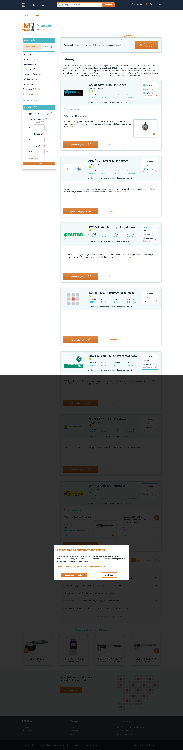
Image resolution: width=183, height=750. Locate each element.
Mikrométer (30, 84)
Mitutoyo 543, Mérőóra (75, 116)
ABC (47, 47)
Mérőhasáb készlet (33, 79)
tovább (70, 126)
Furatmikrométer (32, 69)
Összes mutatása (30, 94)
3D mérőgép (31, 59)
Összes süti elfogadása (74, 575)
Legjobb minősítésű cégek (38, 113)
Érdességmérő (31, 89)
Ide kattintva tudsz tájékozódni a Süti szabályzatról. (82, 566)
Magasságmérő (31, 64)
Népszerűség (30, 47)
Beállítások (109, 575)
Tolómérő (29, 54)
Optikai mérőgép (32, 74)
